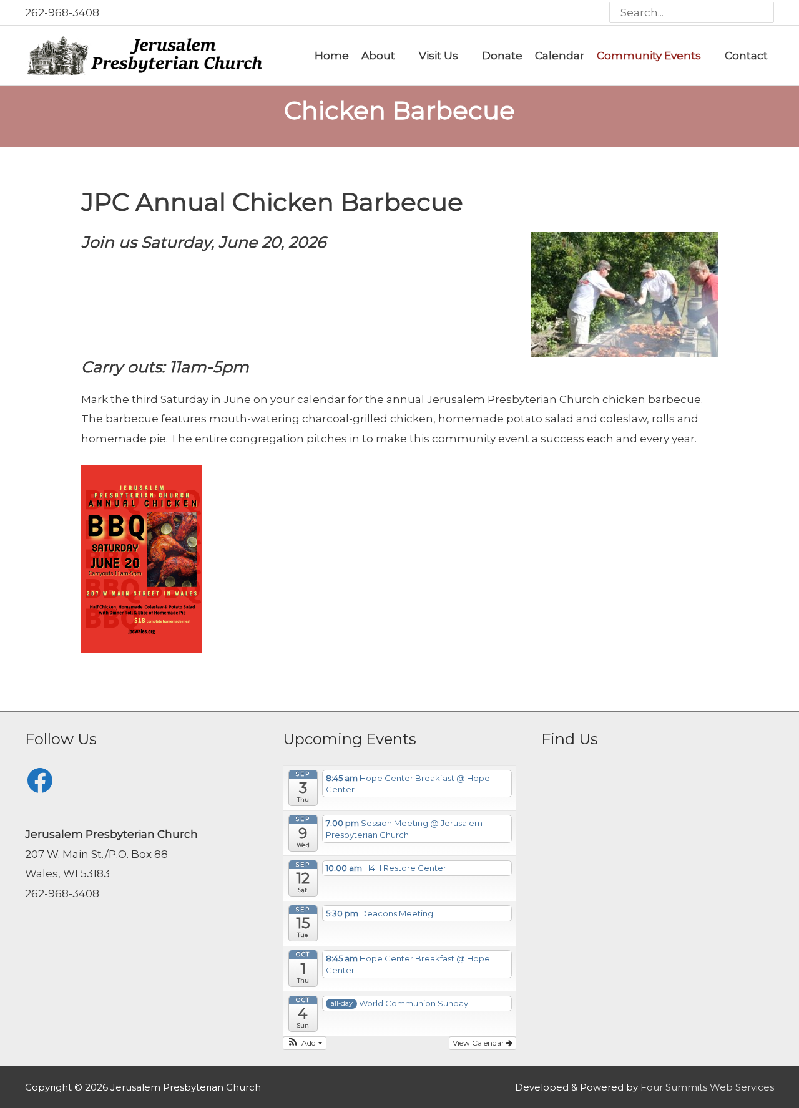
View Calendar (479, 1042)
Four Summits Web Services (707, 1087)
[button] (304, 1043)
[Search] (765, 12)
